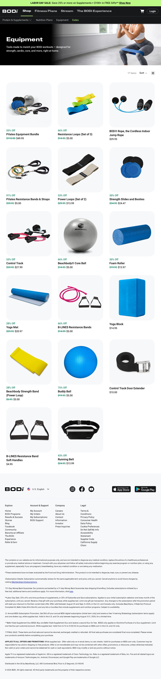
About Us (59, 514)
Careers (59, 511)
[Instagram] (72, 489)
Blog (7, 523)
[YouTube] (91, 489)
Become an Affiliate (14, 533)
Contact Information (61, 519)
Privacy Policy (87, 517)
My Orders (35, 514)
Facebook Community (11, 528)
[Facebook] (82, 489)
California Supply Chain (88, 544)
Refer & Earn (11, 542)
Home (8, 511)
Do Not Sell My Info (89, 529)
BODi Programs (12, 514)
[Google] (145, 489)
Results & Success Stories (14, 519)
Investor (59, 523)
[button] (143, 73)
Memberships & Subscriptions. (24, 582)
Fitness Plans (46, 11)
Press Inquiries (62, 526)
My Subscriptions (38, 517)
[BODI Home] (10, 11)
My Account (36, 511)
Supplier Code (87, 539)
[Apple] (121, 489)
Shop (27, 11)
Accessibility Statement (86, 534)
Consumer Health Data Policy (88, 522)
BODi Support (37, 520)
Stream (67, 11)
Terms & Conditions (85, 512)
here (71, 591)
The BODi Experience (94, 11)
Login (153, 11)
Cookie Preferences (89, 526)
